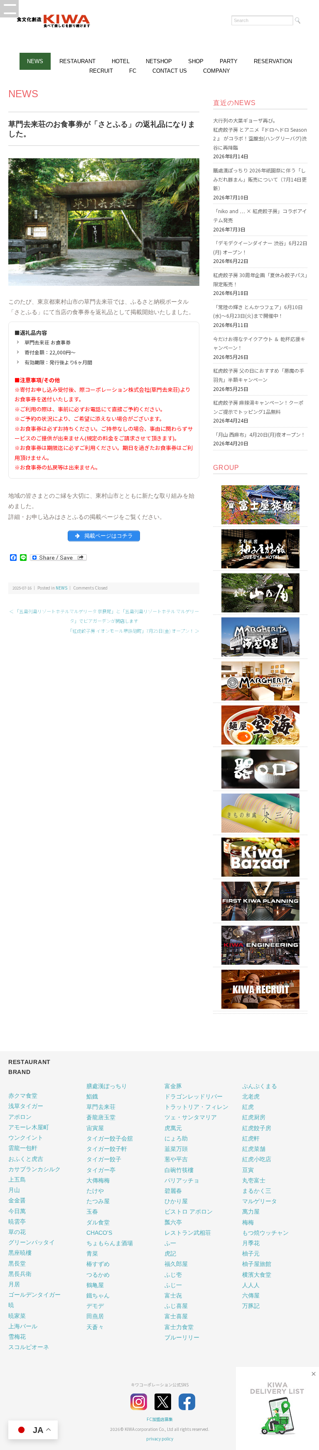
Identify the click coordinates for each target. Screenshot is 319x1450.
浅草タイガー (25, 1106)
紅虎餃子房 (256, 1128)
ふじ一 (173, 1285)
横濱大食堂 (256, 1274)
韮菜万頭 (176, 1148)
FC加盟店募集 (160, 1419)
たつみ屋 (98, 1201)
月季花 (251, 1243)
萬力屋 (251, 1211)
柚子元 (251, 1253)
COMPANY (216, 71)
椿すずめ (98, 1264)
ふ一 (170, 1243)
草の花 (17, 1232)
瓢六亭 (173, 1222)
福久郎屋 (176, 1264)
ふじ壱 (173, 1274)
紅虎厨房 (253, 1117)
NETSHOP (159, 61)
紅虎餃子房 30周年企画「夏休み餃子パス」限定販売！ (260, 279)
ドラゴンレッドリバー (193, 1096)
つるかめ (98, 1274)
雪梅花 (17, 1336)
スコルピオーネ (28, 1347)
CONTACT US (169, 71)
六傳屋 (251, 1295)
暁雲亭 (17, 1221)
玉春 (92, 1211)
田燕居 (95, 1316)
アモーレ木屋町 (28, 1127)
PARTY (229, 61)
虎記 (170, 1253)
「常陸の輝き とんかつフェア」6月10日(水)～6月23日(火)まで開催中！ (258, 311)
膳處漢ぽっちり (106, 1086)
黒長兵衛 (20, 1274)
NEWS (35, 61)
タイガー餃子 (103, 1159)
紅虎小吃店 (256, 1159)
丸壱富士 (253, 1180)
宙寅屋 (95, 1128)
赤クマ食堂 (22, 1095)
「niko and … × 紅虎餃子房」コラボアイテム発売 (260, 215)
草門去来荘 (100, 1106)
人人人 (251, 1285)
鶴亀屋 (95, 1285)
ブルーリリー (181, 1337)
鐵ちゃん (98, 1295)
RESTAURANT (77, 61)
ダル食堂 (98, 1222)
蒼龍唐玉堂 (100, 1117)
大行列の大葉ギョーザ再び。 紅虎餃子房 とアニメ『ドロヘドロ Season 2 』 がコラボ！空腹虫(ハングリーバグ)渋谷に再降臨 (260, 134)
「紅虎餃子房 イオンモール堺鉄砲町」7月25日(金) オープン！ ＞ (133, 630)
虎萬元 (173, 1128)
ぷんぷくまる (259, 1086)
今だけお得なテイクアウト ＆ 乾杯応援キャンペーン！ (259, 343)
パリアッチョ (181, 1180)
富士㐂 (173, 1295)
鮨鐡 (92, 1096)
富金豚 (173, 1086)
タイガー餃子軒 (106, 1148)
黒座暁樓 (20, 1252)
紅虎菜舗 (253, 1148)
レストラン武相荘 (187, 1232)
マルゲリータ (259, 1201)
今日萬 (17, 1211)
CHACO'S (99, 1232)
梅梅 (248, 1222)
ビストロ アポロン (188, 1211)
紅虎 (248, 1106)
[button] (9, 8)
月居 (14, 1284)
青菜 (92, 1253)
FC (132, 71)
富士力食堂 (179, 1327)
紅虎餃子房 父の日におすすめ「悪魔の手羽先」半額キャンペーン (258, 375)
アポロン (20, 1116)
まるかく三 (256, 1190)
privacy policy (159, 1438)
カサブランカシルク (34, 1169)
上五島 (17, 1179)
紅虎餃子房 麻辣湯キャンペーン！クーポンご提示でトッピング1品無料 (258, 407)
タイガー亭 (100, 1170)
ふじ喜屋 (176, 1306)
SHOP (196, 61)
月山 (14, 1190)
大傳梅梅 (98, 1180)
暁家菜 (17, 1315)
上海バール (22, 1326)
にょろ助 (176, 1138)
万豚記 (251, 1306)
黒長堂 (17, 1263)
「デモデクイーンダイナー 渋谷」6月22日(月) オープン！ (260, 247)
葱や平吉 (176, 1159)
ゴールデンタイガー (34, 1294)
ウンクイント (25, 1137)
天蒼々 (95, 1327)
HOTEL (121, 61)
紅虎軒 (251, 1138)
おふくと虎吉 (25, 1158)
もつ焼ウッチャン (265, 1232)
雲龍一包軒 (22, 1148)
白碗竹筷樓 (179, 1170)
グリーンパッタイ (31, 1242)
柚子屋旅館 (256, 1264)
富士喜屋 (176, 1316)
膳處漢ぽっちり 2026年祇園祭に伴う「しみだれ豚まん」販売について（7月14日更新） (260, 179)
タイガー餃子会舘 (109, 1138)
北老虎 (251, 1096)
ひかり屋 (176, 1201)
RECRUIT (101, 71)
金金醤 (17, 1200)
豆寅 (248, 1170)
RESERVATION (273, 61)
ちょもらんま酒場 (109, 1243)
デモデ (95, 1306)
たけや (95, 1190)
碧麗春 (173, 1190)
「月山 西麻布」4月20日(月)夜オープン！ (259, 434)
